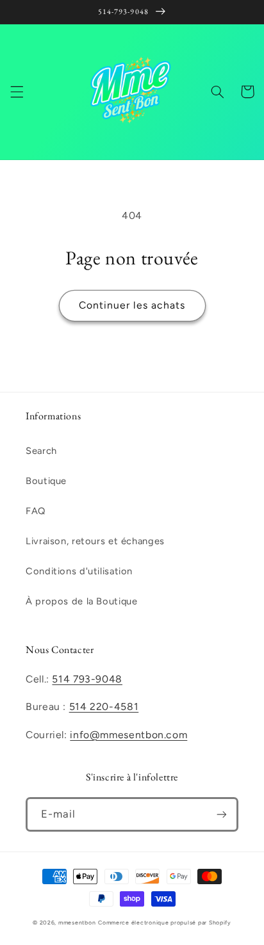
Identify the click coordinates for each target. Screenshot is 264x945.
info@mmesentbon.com (128, 735)
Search (41, 450)
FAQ (35, 511)
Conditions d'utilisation (79, 571)
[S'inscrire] (221, 814)
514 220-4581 (104, 706)
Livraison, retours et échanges (95, 541)
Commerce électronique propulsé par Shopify (164, 922)
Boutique (46, 481)
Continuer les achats (132, 305)
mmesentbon (76, 922)
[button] (16, 91)
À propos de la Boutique (82, 601)
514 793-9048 (87, 679)
